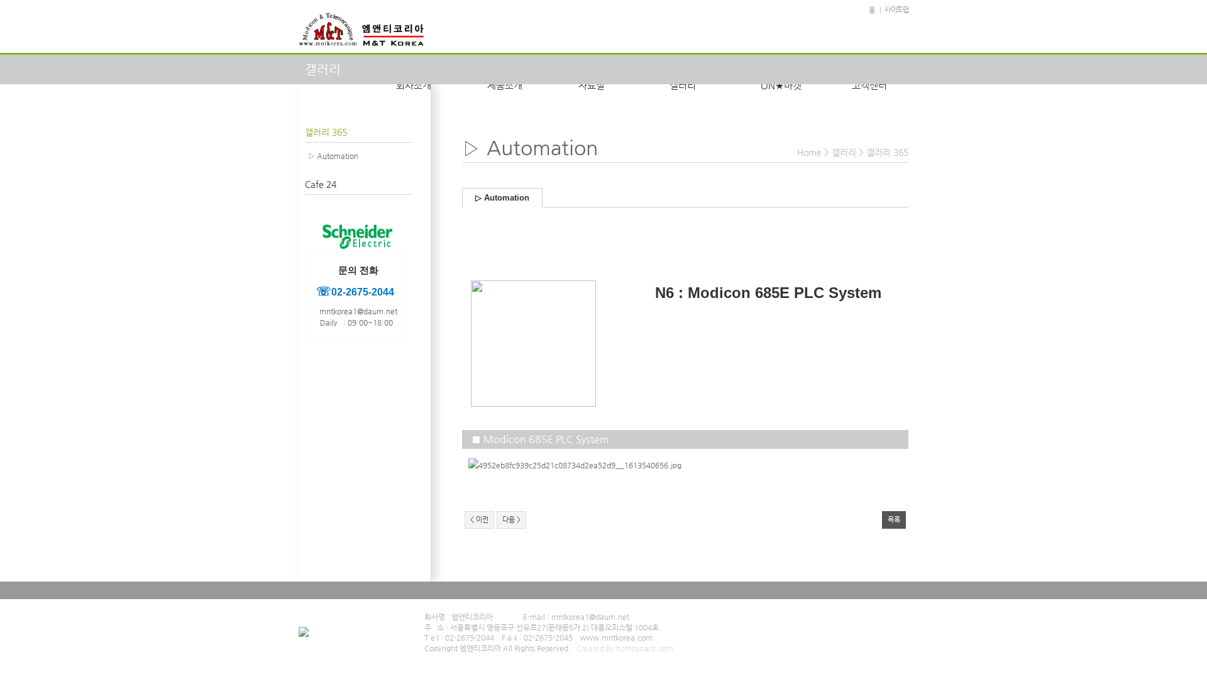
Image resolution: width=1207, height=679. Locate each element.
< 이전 (479, 520)
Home (809, 152)
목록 (894, 520)
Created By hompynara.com (624, 648)
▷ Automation (333, 156)
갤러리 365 (326, 132)
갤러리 (844, 152)
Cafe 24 (320, 184)
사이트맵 (896, 10)
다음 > (511, 520)
